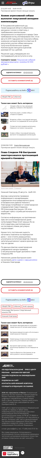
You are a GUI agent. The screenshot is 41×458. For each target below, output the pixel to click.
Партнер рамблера (20, 447)
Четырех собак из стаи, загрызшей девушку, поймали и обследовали (21, 107)
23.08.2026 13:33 (7, 145)
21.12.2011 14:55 (6, 9)
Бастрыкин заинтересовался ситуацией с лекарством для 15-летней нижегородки (23, 326)
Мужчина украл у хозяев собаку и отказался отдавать (21, 113)
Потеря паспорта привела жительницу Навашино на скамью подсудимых (23, 127)
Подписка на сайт (10, 380)
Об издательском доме (12, 369)
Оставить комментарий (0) (20, 81)
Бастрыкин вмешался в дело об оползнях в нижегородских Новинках (24, 333)
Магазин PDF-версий (20, 372)
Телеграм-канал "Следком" (11, 188)
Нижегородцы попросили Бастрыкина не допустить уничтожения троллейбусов (23, 339)
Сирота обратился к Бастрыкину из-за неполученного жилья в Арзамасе (22, 353)
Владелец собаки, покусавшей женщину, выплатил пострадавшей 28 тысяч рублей (24, 120)
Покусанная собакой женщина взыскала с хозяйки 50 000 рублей (18, 62)
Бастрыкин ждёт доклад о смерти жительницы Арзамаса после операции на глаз (24, 347)
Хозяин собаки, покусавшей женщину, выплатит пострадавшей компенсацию (23, 134)
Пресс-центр (30, 369)
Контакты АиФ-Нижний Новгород (17, 383)
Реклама (6, 372)
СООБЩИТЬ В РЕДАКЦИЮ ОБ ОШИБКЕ (17, 386)
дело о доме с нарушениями (24, 260)
